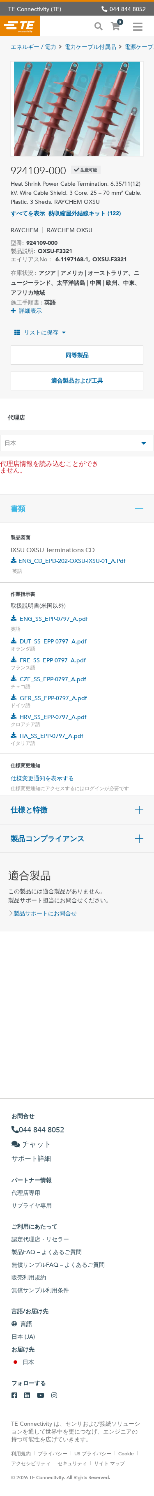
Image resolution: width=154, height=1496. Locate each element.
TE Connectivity (20, 26)
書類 (18, 508)
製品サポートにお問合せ (45, 913)
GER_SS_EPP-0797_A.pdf (53, 698)
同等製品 (77, 355)
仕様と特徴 (29, 809)
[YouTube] (40, 1395)
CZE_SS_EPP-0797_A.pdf (53, 679)
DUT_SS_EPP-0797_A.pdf (53, 641)
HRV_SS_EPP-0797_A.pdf (53, 717)
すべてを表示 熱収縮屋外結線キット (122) (66, 213)
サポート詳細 (31, 1158)
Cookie (126, 1453)
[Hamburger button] (138, 26)
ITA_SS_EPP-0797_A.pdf (51, 736)
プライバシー (52, 1453)
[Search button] (98, 25)
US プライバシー (92, 1453)
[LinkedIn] (27, 1395)
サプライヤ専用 (31, 1205)
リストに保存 (41, 332)
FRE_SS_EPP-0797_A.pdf (53, 660)
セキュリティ (72, 1463)
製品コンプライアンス (48, 838)
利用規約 (21, 1453)
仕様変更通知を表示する (42, 778)
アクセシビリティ (31, 1463)
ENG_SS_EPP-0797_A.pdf (54, 618)
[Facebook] (14, 1395)
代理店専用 (25, 1192)
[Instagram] (54, 1395)
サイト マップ (109, 1463)
